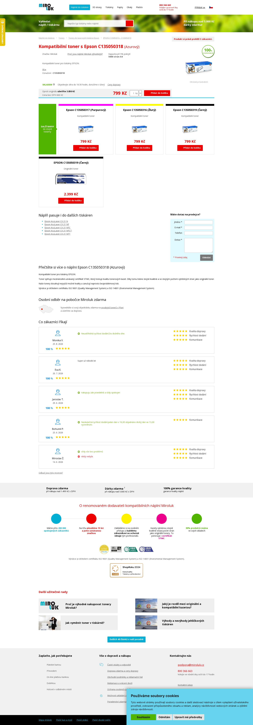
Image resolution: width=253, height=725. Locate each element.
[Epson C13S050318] (199, 80)
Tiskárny (109, 7)
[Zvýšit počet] (140, 91)
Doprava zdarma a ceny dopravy (122, 670)
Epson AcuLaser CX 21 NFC (57, 227)
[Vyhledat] (129, 23)
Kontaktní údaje (185, 685)
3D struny (97, 7)
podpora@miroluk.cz (191, 665)
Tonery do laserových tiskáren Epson (84, 38)
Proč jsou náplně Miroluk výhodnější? (85, 54)
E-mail (177, 227)
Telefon (178, 232)
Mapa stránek (45, 720)
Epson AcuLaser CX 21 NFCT (58, 230)
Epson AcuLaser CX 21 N (56, 221)
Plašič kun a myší (64, 720)
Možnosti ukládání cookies (120, 695)
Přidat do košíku (159, 93)
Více (44, 69)
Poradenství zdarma (116, 701)
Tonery (61, 38)
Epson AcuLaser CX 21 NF (57, 224)
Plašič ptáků (82, 720)
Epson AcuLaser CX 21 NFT (57, 233)
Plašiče (139, 7)
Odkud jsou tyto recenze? (51, 472)
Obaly (129, 7)
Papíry (120, 7)
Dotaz (177, 239)
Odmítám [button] (164, 717)
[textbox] (95, 23)
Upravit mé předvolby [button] (188, 717)
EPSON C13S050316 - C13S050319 (117, 38)
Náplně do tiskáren (80, 7)
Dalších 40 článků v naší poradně (126, 639)
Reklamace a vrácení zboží (119, 683)
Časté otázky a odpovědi (119, 664)
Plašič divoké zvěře (101, 720)
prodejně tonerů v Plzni (112, 307)
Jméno (177, 222)
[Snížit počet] (140, 94)
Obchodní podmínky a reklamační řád (125, 677)
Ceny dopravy (114, 84)
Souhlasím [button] (143, 717)
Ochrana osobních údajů (119, 689)
